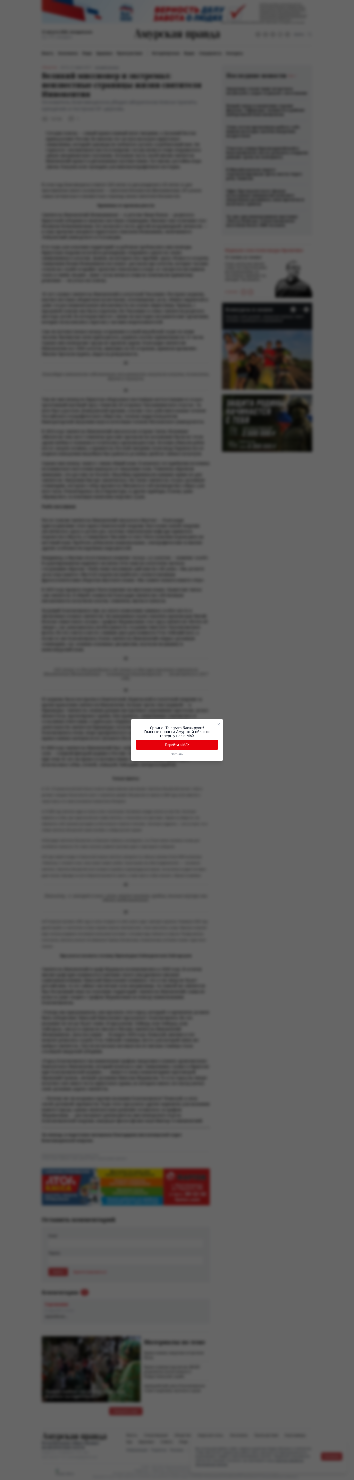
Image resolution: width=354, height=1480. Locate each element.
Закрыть (177, 754)
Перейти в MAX (177, 744)
